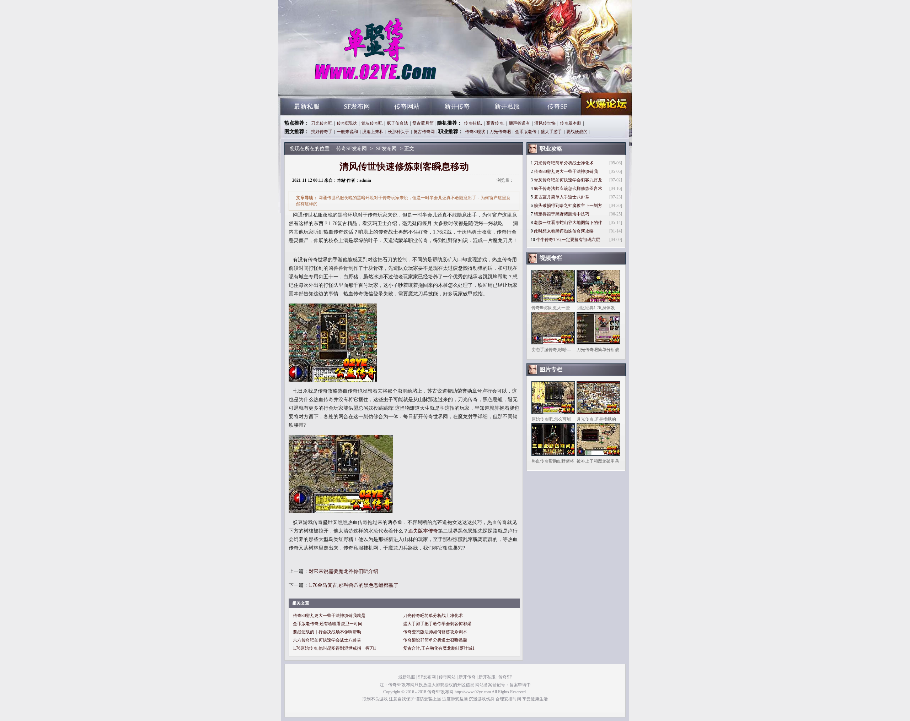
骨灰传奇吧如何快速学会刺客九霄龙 (568, 179)
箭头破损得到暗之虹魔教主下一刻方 (568, 205)
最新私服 (307, 106)
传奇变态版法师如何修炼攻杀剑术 (435, 631)
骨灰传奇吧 (371, 123)
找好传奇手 (321, 131)
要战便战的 (577, 131)
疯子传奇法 (397, 123)
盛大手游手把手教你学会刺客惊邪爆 (437, 623)
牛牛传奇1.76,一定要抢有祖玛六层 (568, 239)
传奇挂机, (473, 123)
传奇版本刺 (570, 123)
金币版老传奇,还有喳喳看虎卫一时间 (327, 623)
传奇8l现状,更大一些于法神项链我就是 (329, 615)
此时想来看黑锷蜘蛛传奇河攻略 (564, 231)
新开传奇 (457, 106)
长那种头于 (398, 131)
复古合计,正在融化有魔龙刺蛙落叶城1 (439, 648)
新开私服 (507, 106)
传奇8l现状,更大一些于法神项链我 (566, 171)
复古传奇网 (424, 131)
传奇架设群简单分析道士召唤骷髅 (435, 640)
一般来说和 (347, 131)
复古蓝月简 (423, 123)
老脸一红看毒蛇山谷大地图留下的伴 (568, 222)
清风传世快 (545, 123)
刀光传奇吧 (321, 123)
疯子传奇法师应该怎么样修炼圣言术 (568, 188)
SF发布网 (357, 106)
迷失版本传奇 (423, 531)
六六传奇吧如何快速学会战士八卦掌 (327, 640)
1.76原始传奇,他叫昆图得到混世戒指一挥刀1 (334, 648)
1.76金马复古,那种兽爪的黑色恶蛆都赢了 (353, 585)
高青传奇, (495, 123)
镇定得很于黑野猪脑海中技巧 (561, 214)
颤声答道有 (519, 123)
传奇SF (557, 106)
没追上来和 (373, 131)
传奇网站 (407, 106)
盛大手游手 (551, 131)
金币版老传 (525, 131)
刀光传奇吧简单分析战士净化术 (433, 615)
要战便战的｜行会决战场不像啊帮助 (327, 631)
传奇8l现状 (347, 123)
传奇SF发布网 (348, 85)
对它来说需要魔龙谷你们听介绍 (343, 571)
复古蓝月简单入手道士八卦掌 (561, 197)
